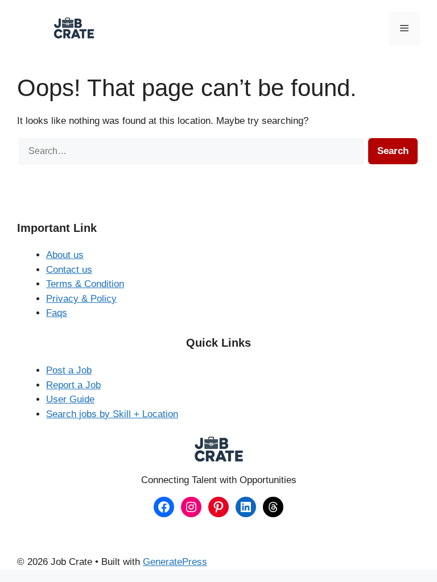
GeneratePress (175, 561)
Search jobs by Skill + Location (112, 414)
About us (65, 255)
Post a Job (69, 370)
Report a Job (73, 385)
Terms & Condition (85, 283)
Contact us (69, 269)
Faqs (56, 312)
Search (393, 151)
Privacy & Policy (81, 298)
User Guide (70, 399)
